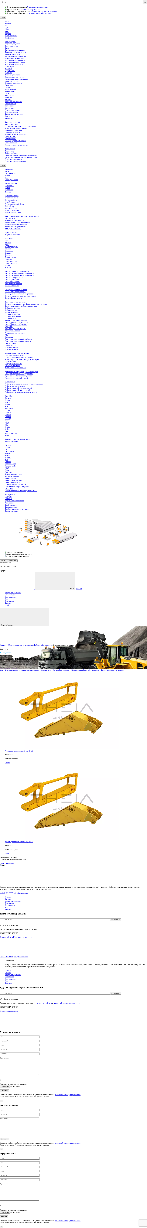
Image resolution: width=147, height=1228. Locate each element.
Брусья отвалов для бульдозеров (17, 353)
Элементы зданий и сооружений (17, 222)
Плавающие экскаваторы (14, 58)
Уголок (7, 265)
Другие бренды (11, 433)
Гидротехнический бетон (14, 204)
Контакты (8, 603)
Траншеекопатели (11, 345)
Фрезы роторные (11, 349)
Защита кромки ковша (13, 480)
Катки (7, 48)
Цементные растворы (13, 212)
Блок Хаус (9, 238)
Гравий (7, 188)
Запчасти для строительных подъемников (21, 157)
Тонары (8, 87)
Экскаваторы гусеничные (15, 50)
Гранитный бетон (11, 198)
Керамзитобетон (11, 200)
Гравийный (9, 186)
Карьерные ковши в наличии (16, 290)
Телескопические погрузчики (16, 79)
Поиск (72, 589)
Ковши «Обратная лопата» (15, 292)
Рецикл (7, 25)
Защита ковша (10, 478)
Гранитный (9, 190)
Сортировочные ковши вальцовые (18, 341)
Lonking (8, 419)
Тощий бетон (10, 202)
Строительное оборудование (40, 13)
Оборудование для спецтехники (44, 11)
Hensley (8, 453)
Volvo (7, 431)
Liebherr (8, 417)
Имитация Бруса (11, 247)
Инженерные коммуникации (16, 224)
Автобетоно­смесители (13, 102)
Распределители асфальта (14, 333)
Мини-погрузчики (12, 81)
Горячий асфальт (11, 232)
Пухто (7, 116)
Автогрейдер (10, 495)
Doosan (7, 400)
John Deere (9, 408)
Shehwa (7, 429)
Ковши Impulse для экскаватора (17, 271)
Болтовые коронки (12, 476)
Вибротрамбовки (11, 153)
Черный (8, 192)
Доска (7, 245)
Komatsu (8, 415)
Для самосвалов (11, 507)
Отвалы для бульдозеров (14, 355)
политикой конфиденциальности (67, 1003)
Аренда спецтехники (31, 9)
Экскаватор (9, 503)
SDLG (7, 423)
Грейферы (8, 73)
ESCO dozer (9, 451)
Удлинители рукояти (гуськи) (16, 378)
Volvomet (8, 472)
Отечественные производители (17, 487)
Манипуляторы (11, 89)
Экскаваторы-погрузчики (15, 60)
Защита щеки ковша (12, 482)
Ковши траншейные (12, 282)
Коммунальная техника (14, 114)
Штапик (8, 267)
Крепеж (8, 249)
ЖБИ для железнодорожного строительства (22, 216)
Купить (7, 763)
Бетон (7, 30)
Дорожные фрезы (11, 46)
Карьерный (9, 169)
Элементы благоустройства (15, 227)
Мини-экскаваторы (12, 54)
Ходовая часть (10, 137)
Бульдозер (8, 497)
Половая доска (10, 257)
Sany (6, 421)
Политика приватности (22, 937)
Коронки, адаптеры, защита (15, 141)
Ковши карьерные (12, 124)
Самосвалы (9, 85)
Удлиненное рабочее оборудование (18, 376)
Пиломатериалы (11, 36)
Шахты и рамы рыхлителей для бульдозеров (22, 359)
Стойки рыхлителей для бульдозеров (19, 357)
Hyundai (8, 404)
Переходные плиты (12, 331)
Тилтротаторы (10, 343)
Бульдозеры (9, 67)
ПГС (6, 178)
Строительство (10, 595)
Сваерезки (9, 337)
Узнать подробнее (7, 863)
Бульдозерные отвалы (13, 364)
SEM (6, 425)
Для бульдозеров (11, 505)
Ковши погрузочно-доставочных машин (20, 296)
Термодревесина (11, 261)
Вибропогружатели (12, 308)
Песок (7, 21)
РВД (6, 335)
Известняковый (11, 184)
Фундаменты (10, 218)
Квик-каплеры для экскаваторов (17, 439)
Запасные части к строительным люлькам (21, 155)
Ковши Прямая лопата (13, 298)
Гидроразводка (10, 318)
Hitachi (7, 402)
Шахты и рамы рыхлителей (15, 368)
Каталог (79, 589)
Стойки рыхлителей (12, 366)
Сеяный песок (10, 173)
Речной (7, 176)
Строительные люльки (13, 159)
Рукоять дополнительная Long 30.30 (19, 842)
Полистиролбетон (12, 210)
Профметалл (9, 38)
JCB (6, 406)
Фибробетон (9, 206)
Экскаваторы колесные (14, 64)
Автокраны (9, 108)
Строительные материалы (37, 7)
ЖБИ (7, 32)
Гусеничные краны (12, 110)
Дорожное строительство (14, 220)
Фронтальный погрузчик (14, 501)
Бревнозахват (10, 382)
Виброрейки (9, 151)
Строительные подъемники (15, 161)
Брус (6, 241)
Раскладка (9, 259)
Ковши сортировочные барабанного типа (21, 306)
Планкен (8, 253)
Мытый (8, 171)
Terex (7, 470)
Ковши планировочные (14, 277)
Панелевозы (9, 98)
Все (1, 670)
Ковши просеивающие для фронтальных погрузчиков (26, 304)
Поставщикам (10, 597)
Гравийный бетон (11, 196)
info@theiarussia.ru (21, 893)
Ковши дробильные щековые (16, 325)
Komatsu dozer (10, 464)
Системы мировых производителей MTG (21, 491)
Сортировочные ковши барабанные (19, 339)
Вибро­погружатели (12, 75)
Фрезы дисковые (11, 347)
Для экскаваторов (11, 441)
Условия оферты (6, 937)
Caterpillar (8, 396)
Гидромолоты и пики (13, 316)
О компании (9, 601)
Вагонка (8, 243)
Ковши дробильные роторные (16, 323)
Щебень (8, 23)
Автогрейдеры (10, 42)
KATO (7, 410)
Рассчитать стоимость (9, 560)
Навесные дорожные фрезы (15, 329)
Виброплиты (10, 149)
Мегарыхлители (11, 143)
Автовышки (9, 106)
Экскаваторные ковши (13, 284)
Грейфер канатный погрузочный (17, 390)
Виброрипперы (11, 310)
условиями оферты (44, 1003)
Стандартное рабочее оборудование (19, 374)
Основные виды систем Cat (15, 484)
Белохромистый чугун (13, 474)
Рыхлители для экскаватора (15, 135)
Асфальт (8, 34)
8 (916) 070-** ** (6, 893)
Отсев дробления (11, 180)
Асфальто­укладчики (12, 44)
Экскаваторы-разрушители (15, 56)
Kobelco (8, 413)
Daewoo (8, 398)
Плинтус (8, 255)
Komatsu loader (10, 466)
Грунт (7, 27)
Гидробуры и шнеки (12, 314)
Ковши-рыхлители (12, 286)
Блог (6, 599)
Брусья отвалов (11, 362)
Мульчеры (9, 327)
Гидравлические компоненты (16, 145)
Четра (7, 435)
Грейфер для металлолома (15, 386)
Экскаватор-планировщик (15, 62)
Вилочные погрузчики (13, 83)
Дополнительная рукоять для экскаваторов (21, 372)
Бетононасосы (10, 104)
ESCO (7, 449)
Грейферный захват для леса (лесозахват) (21, 392)
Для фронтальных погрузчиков (17, 509)
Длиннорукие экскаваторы (15, 52)
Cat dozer (8, 445)
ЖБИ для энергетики (13, 229)
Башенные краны (11, 112)
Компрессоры (10, 118)
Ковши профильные (12, 280)
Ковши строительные (13, 122)
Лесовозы (8, 100)
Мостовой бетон (11, 208)
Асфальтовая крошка (13, 235)
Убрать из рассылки (10, 925)
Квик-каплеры (10, 139)
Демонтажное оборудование (16, 320)
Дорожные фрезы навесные (15, 302)
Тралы (7, 93)
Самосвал (8, 499)
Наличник (9, 251)
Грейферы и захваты (13, 132)
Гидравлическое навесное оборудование (20, 126)
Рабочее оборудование (13, 130)
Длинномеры (10, 91)
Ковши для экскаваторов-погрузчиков (19, 275)
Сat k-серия (9, 489)
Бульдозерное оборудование (16, 128)
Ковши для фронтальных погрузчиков (19, 273)
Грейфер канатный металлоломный (18, 388)
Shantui (7, 427)
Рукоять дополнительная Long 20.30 (19, 751)
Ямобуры (8, 69)
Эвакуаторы (9, 95)
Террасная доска (11, 263)
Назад (3, 17)
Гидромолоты (10, 71)
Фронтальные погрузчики (15, 77)
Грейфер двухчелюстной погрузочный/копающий (24, 384)
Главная (8, 897)
